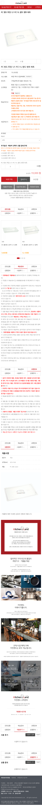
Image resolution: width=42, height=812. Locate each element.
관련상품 (7, 209)
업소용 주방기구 (6, 7)
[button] (17, 258)
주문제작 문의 (34, 187)
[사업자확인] (18, 785)
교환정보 (34, 209)
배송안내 (17, 93)
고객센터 (37, 7)
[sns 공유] (38, 61)
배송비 (3, 136)
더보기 (38, 734)
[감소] (3, 167)
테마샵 (29, 7)
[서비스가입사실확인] (28, 803)
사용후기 (20, 213)
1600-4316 (9, 791)
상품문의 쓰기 (30, 762)
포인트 (3, 81)
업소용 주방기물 (19, 7)
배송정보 (21, 209)
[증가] (17, 167)
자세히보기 (29, 76)
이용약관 (13, 777)
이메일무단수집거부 (22, 777)
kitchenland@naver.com (12, 789)
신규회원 (4, 87)
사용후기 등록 (30, 734)
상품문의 (34, 213)
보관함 (35, 179)
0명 (4, 61)
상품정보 (7, 213)
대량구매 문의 (21, 187)
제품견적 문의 (7, 187)
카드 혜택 (4, 76)
